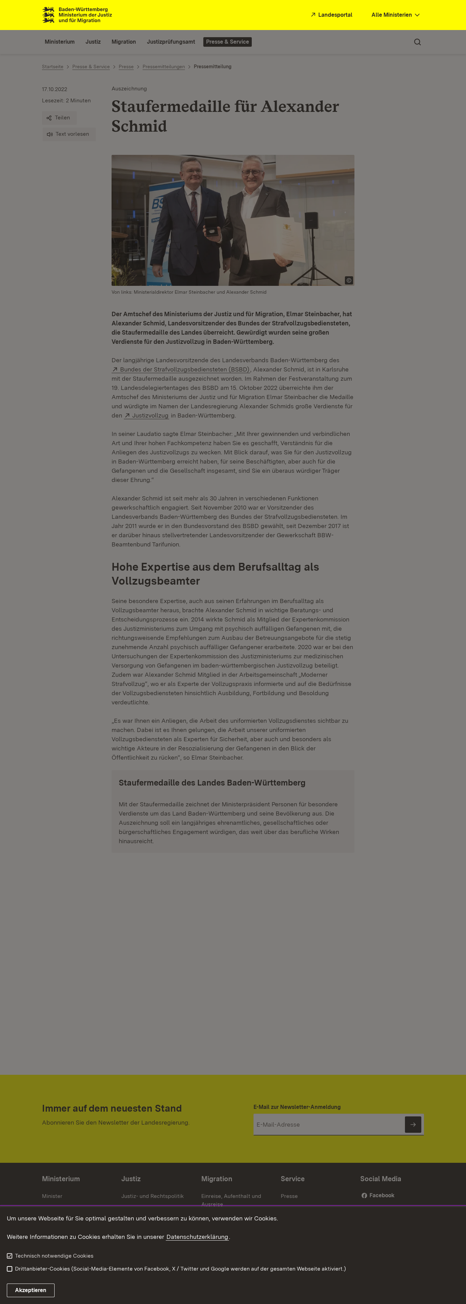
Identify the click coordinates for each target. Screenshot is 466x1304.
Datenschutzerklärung (197, 1236)
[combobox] (396, 15)
